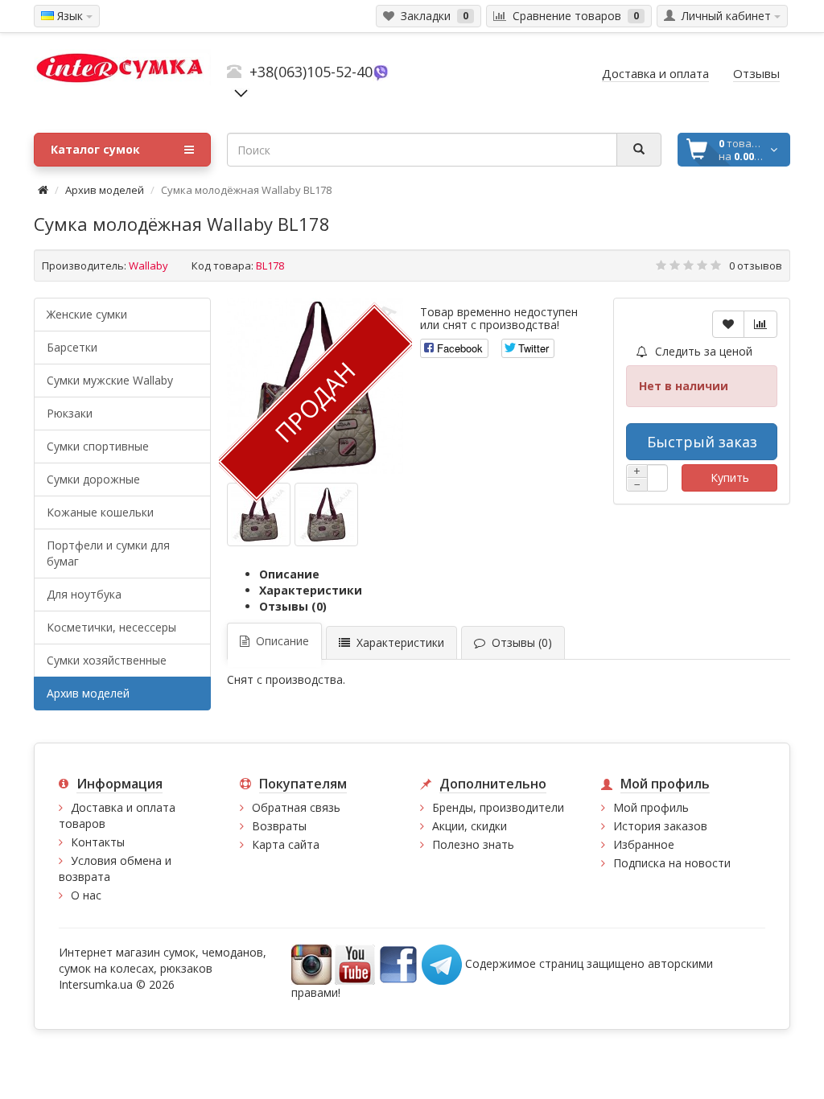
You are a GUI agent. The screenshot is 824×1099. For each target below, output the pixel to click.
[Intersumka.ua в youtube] (355, 963)
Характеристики (310, 590)
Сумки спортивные (98, 446)
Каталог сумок (95, 149)
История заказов (660, 826)
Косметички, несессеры (111, 627)
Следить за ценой (702, 351)
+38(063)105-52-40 (311, 71)
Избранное (643, 844)
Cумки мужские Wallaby (110, 380)
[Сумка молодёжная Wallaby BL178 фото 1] (326, 514)
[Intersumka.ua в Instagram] (311, 963)
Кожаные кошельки (100, 512)
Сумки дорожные (93, 479)
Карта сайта (285, 844)
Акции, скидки (469, 826)
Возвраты (279, 826)
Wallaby (148, 265)
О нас (86, 895)
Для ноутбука (84, 594)
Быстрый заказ (702, 441)
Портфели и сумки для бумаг (108, 553)
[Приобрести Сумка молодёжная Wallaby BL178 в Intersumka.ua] (258, 514)
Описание (289, 574)
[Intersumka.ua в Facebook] (398, 963)
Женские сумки (87, 314)
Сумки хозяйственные (107, 660)
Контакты (98, 842)
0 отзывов (755, 265)
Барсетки (72, 347)
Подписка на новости (672, 863)
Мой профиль (651, 807)
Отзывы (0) (293, 606)
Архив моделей (104, 190)
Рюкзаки (70, 413)
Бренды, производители (498, 807)
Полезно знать (473, 844)
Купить (730, 477)
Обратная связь (296, 807)
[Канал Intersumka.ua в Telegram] (442, 963)
